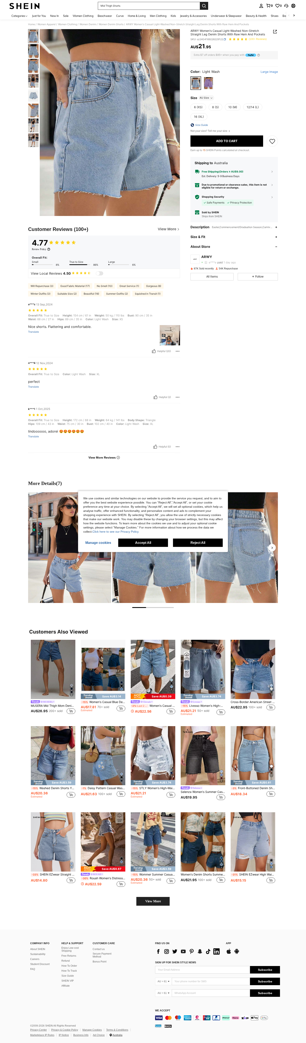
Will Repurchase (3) (42, 286)
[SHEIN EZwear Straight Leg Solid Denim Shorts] (53, 842)
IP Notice (64, 1035)
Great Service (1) (129, 286)
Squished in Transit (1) (147, 293)
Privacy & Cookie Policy (64, 1029)
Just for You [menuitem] (39, 15)
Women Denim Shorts (111, 24)
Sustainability (37, 954)
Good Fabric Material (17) (75, 286)
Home (31, 24)
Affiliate (65, 985)
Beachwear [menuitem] (105, 15)
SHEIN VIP (67, 980)
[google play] (237, 953)
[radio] (195, 83)
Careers (34, 959)
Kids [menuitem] (173, 15)
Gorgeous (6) (153, 286)
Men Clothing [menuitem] (158, 15)
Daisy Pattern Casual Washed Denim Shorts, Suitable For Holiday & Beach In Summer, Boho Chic (103, 788)
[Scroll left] (288, 16)
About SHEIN (37, 949)
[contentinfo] (217, 1017)
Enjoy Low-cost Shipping (70, 949)
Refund (65, 960)
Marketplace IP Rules (42, 1035)
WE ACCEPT (162, 1010)
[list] (188, 951)
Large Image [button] (269, 71)
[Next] (272, 547)
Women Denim (88, 24)
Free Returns (68, 955)
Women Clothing (67, 24)
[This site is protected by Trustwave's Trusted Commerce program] (158, 1025)
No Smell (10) (104, 286)
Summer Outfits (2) (117, 293)
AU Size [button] (204, 97)
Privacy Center (38, 1029)
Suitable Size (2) (67, 293)
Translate (33, 331)
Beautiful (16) (91, 293)
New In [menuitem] (54, 15)
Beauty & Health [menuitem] (256, 15)
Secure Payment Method (102, 955)
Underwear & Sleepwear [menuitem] (226, 15)
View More (153, 901)
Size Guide (67, 975)
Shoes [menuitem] (274, 15)
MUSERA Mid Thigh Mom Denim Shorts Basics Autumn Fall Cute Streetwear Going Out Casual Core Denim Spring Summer (53, 705)
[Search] (204, 6)
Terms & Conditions (117, 1029)
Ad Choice (99, 1035)
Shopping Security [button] (213, 197)
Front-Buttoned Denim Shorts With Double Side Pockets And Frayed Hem (253, 788)
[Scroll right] (293, 16)
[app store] (229, 953)
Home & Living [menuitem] (137, 15)
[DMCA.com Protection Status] (168, 1025)
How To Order (69, 965)
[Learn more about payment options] (258, 55)
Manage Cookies (92, 1029)
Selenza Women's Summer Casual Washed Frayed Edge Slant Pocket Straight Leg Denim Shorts (203, 792)
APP (228, 943)
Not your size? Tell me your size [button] (209, 130)
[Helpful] (153, 351)
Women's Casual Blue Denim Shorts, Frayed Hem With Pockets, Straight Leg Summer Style (103, 702)
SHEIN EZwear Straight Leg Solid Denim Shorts (53, 874)
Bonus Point (99, 961)
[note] (103, 696)
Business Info (80, 1035)
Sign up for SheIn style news (175, 962)
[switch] (99, 273)
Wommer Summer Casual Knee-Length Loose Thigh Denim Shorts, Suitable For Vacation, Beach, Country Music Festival (153, 874)
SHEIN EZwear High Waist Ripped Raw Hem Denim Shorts (253, 874)
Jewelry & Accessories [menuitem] (193, 15)
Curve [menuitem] (120, 15)
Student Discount (40, 964)
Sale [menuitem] (65, 15)
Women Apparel (46, 24)
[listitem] (53, 679)
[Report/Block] (177, 351)
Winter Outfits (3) (40, 293)
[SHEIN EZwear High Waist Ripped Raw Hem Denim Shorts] (253, 842)
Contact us (99, 949)
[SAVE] (272, 141)
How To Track (69, 970)
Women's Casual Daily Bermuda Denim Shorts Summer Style (153, 705)
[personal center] (261, 5)
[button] (286, 5)
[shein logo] (24, 6)
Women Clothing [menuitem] (83, 15)
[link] (269, 5)
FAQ (32, 969)
